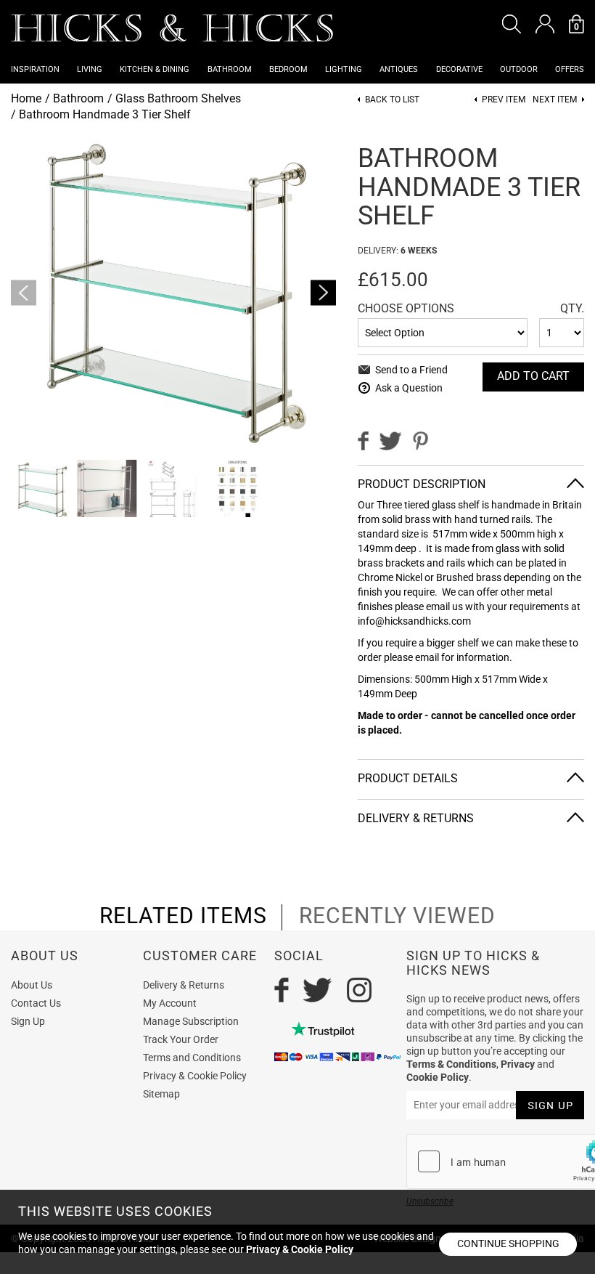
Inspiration (35, 69)
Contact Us (36, 1003)
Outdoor (519, 69)
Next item (555, 100)
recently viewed (397, 916)
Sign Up (28, 1021)
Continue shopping (508, 1243)
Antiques (398, 69)
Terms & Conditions (451, 1064)
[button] (511, 24)
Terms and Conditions (192, 1057)
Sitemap (161, 1094)
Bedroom (288, 69)
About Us (31, 985)
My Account (170, 1003)
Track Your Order (180, 1039)
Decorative (459, 69)
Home (26, 98)
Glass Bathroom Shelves (178, 98)
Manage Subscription (191, 1021)
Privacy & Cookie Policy (195, 1076)
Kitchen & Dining (154, 69)
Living (89, 69)
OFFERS (569, 69)
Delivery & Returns (183, 985)
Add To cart (533, 376)
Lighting (343, 69)
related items (183, 916)
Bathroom (230, 69)
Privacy (518, 1064)
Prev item (503, 100)
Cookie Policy (437, 1077)
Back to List (392, 100)
